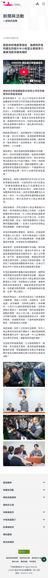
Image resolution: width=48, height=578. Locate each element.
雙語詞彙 (24, 561)
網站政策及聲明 (12, 558)
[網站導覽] (37, 3)
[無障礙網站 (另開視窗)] (24, 552)
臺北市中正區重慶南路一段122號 (27, 570)
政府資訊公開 (25, 558)
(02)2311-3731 (26, 573)
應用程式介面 (37, 558)
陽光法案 (15, 561)
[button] (43, 559)
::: (2, 1)
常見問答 (32, 561)
